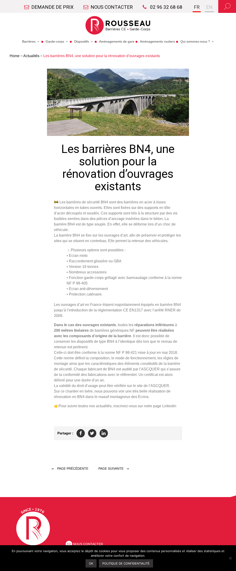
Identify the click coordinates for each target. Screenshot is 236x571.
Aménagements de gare (116, 41)
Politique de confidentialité (126, 563)
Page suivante (111, 468)
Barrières (28, 41)
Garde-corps (55, 41)
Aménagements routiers (157, 41)
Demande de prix (52, 7)
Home (15, 56)
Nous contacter (112, 7)
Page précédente (72, 468)
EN (209, 7)
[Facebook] (81, 433)
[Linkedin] (104, 433)
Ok (91, 563)
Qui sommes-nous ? (195, 41)
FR (197, 7)
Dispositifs (81, 41)
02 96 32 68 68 (165, 7)
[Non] (230, 558)
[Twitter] (92, 433)
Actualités (31, 56)
